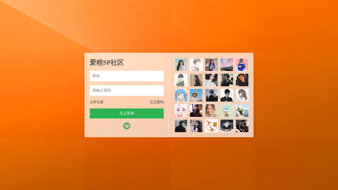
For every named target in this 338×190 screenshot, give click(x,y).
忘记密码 (157, 102)
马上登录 (126, 113)
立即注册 (97, 102)
